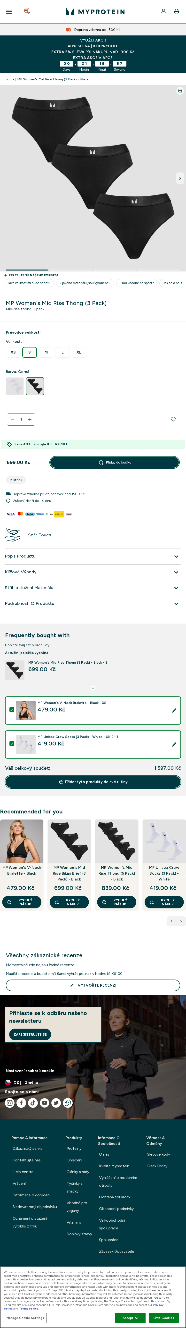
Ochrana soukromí (115, 1197)
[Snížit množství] (12, 419)
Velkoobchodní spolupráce (112, 1224)
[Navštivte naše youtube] (44, 1103)
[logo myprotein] (95, 11)
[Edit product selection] (174, 710)
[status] (21, 419)
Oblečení (74, 1160)
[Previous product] (171, 921)
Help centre (23, 1172)
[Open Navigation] (9, 11)
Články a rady (78, 1172)
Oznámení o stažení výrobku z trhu (30, 1222)
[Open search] (27, 11)
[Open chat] (68, 1103)
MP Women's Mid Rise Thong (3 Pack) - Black (52, 79)
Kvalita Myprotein (114, 1166)
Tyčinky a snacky (75, 1187)
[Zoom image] (180, 91)
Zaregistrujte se (30, 1034)
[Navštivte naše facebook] (21, 1103)
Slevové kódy (158, 1154)
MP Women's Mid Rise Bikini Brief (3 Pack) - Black (69, 873)
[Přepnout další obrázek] (180, 178)
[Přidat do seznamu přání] (173, 419)
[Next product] (181, 921)
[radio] (13, 352)
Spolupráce (108, 1240)
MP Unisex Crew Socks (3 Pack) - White (164, 873)
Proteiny (74, 1148)
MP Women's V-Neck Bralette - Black (21, 870)
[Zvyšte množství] (29, 419)
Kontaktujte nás (27, 1160)
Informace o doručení (31, 1195)
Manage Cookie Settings (25, 1318)
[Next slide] (185, 876)
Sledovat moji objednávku (35, 1207)
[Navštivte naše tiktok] (33, 1103)
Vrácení (19, 1183)
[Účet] (164, 11)
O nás (104, 1154)
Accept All (130, 1318)
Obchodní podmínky (116, 1209)
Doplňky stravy (79, 1234)
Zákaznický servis (27, 1148)
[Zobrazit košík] (176, 11)
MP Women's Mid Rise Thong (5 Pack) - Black (117, 873)
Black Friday (157, 1166)
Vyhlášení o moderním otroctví (118, 1181)
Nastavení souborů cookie (30, 1071)
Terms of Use (29, 1308)
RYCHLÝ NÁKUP (25, 902)
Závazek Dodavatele (116, 1251)
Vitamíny (74, 1222)
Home (9, 79)
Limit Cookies (164, 1318)
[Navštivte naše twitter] (56, 1103)
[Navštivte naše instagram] (10, 1103)
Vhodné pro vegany (77, 1207)
